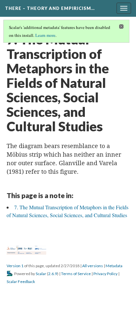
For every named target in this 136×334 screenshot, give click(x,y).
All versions (92, 265)
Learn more (45, 35)
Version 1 (15, 265)
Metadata (114, 265)
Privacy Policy (105, 273)
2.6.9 (52, 273)
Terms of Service (76, 273)
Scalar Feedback (21, 281)
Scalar (41, 273)
